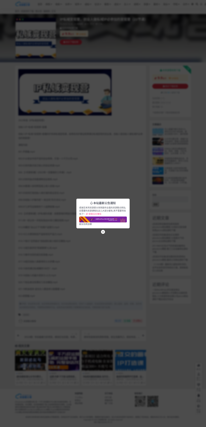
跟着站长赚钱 (95, 213)
